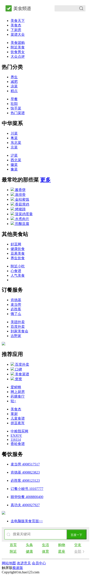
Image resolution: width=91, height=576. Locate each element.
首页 (13, 545)
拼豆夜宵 (18, 423)
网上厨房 (18, 392)
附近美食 (18, 47)
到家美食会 (19, 331)
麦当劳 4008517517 (25, 464)
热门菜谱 (18, 113)
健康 (29, 551)
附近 (13, 551)
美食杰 (16, 25)
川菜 (14, 133)
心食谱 (16, 271)
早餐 (14, 99)
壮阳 (14, 104)
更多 (45, 180)
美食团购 (18, 42)
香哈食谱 (18, 444)
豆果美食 (18, 253)
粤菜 (14, 138)
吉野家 (16, 336)
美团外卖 (18, 322)
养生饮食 (18, 258)
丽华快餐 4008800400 (27, 497)
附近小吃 (18, 266)
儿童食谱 (18, 418)
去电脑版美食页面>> (27, 521)
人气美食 (18, 275)
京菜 (14, 147)
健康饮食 (18, 249)
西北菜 (16, 160)
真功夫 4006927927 (25, 505)
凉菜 (14, 86)
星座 (61, 551)
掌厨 (14, 414)
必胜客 (16, 309)
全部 (77, 551)
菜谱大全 (18, 34)
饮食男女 (18, 52)
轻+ (13, 401)
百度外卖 (18, 326)
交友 (77, 545)
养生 (14, 77)
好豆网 (16, 244)
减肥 (14, 81)
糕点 (14, 91)
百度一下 (76, 535)
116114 (16, 439)
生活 (45, 545)
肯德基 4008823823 (25, 472)
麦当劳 (16, 304)
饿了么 (16, 314)
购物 (61, 545)
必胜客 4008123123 (25, 480)
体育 (45, 551)
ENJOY (16, 435)
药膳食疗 (18, 396)
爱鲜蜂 (16, 387)
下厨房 (16, 30)
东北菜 (16, 142)
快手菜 (16, 108)
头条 (29, 545)
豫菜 (14, 169)
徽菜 (14, 165)
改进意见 (24, 563)
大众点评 (18, 56)
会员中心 (39, 563)
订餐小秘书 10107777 (27, 489)
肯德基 (16, 300)
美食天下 (18, 20)
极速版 (17, 568)
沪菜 (14, 155)
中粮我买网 (19, 431)
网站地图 (9, 563)
